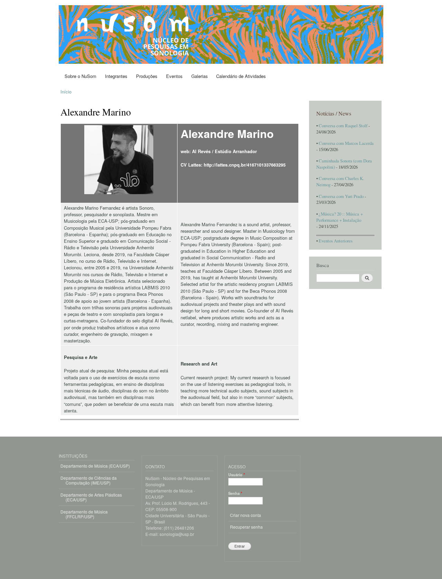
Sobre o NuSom (80, 76)
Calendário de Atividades (241, 76)
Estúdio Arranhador (236, 151)
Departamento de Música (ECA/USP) (95, 466)
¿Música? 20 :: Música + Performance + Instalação (339, 217)
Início (65, 91)
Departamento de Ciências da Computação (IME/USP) (88, 480)
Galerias (199, 76)
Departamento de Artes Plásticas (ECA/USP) (91, 497)
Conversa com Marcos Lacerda (346, 143)
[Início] (221, 35)
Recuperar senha (246, 527)
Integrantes (116, 76)
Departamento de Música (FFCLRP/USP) (84, 514)
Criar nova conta (245, 515)
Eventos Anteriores (336, 241)
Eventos (174, 76)
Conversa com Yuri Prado (341, 196)
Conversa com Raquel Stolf (343, 126)
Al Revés (201, 151)
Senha (235, 493)
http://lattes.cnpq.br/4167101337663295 (245, 165)
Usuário (236, 474)
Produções (146, 76)
